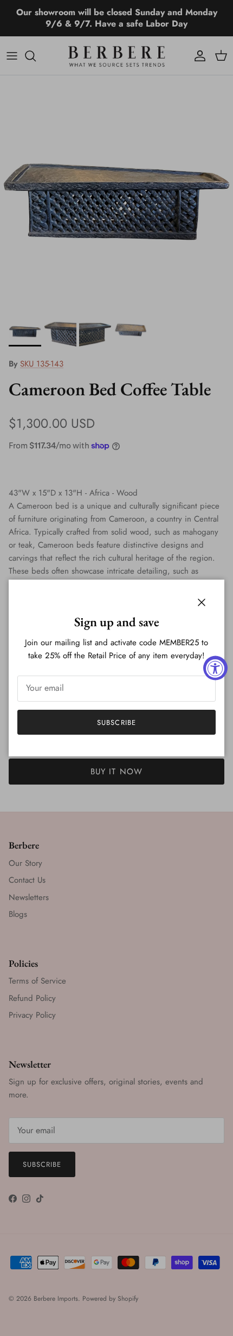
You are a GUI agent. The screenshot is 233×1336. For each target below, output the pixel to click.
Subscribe (116, 722)
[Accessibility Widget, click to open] (215, 668)
